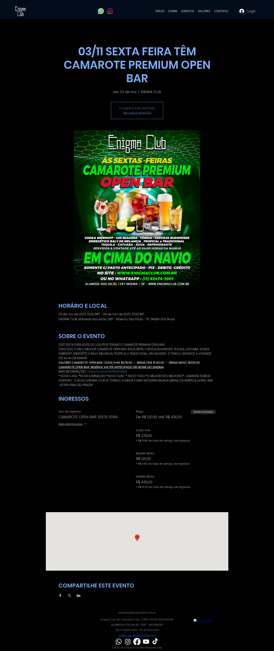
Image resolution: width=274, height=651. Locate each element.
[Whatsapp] (101, 11)
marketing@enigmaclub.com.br (137, 612)
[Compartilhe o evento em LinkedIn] (78, 595)
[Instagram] (110, 11)
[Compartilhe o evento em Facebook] (60, 595)
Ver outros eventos (137, 113)
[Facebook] (137, 641)
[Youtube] (146, 641)
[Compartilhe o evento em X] (69, 595)
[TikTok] (155, 641)
